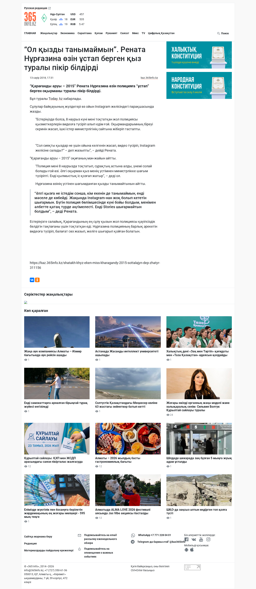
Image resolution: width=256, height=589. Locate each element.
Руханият (111, 33)
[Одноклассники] (37, 280)
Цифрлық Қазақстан (161, 33)
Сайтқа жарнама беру (38, 536)
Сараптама (85, 33)
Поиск (225, 33)
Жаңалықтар (48, 33)
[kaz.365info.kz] (32, 19)
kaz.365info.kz (149, 77)
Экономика (67, 33)
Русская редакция (35, 8)
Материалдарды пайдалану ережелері (48, 550)
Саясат (124, 33)
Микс (135, 33)
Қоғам (99, 33)
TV (143, 33)
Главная (30, 33)
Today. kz (56, 99)
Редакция (30, 543)
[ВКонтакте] (32, 280)
